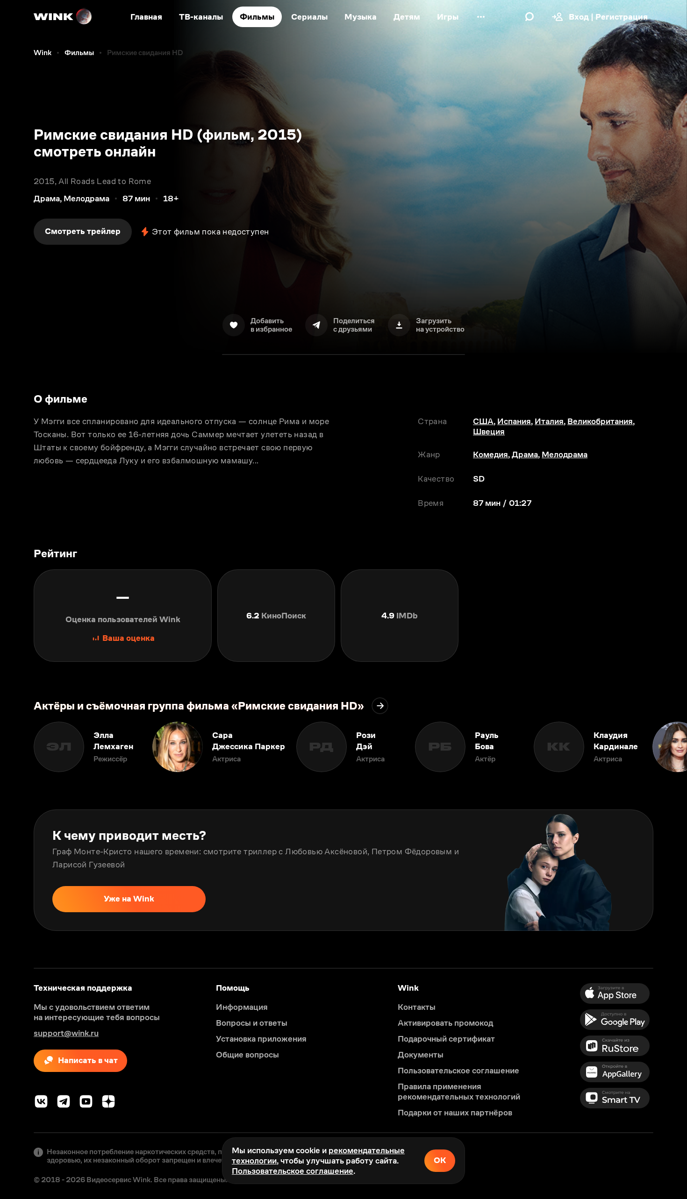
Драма (525, 454)
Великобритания (600, 421)
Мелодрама (564, 454)
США (483, 421)
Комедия (490, 454)
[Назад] (17, 747)
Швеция (489, 431)
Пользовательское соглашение (292, 1171)
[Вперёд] (670, 747)
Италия (549, 421)
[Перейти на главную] (63, 17)
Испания (514, 421)
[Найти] (529, 16)
